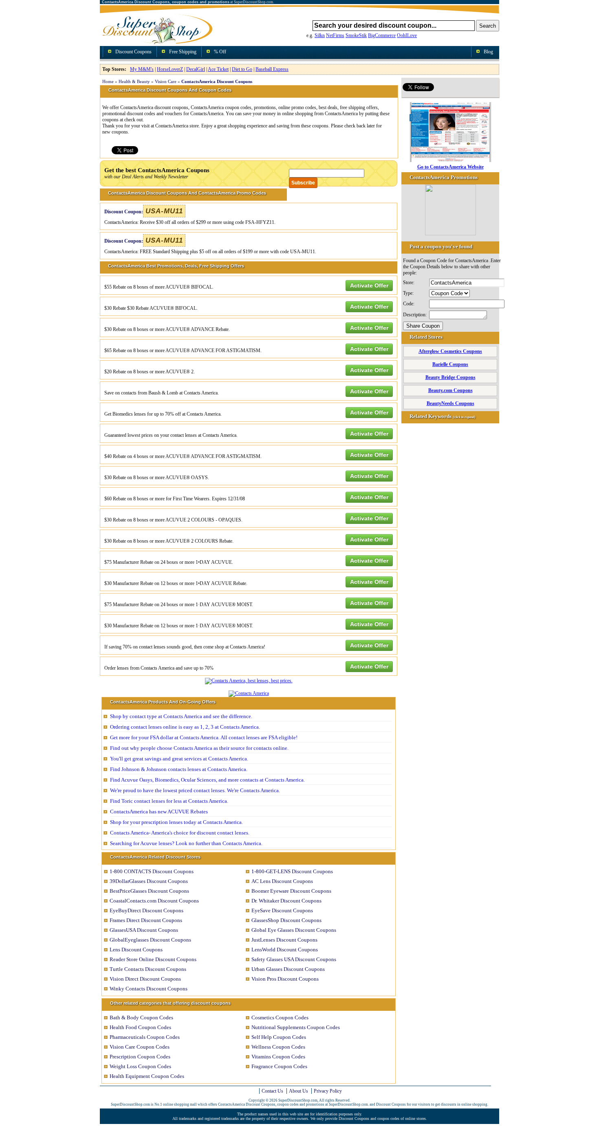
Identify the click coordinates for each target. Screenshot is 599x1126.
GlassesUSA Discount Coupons (144, 930)
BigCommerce (382, 35)
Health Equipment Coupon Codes (147, 1076)
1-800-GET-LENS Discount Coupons (292, 871)
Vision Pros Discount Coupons (285, 979)
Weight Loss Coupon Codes (140, 1066)
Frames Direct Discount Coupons (146, 920)
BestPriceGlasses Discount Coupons (149, 891)
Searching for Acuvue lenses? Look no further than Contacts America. (186, 843)
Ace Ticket (218, 69)
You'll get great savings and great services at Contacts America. (179, 759)
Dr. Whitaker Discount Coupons (286, 901)
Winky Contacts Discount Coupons (148, 989)
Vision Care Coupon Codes (140, 1047)
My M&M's (142, 69)
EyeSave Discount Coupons (282, 910)
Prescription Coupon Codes (140, 1057)
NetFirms (335, 35)
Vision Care (165, 81)
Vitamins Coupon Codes (278, 1057)
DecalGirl (195, 69)
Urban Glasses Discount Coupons (288, 969)
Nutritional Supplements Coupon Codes (295, 1027)
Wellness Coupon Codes (278, 1047)
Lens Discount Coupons (136, 949)
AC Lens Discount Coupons (282, 881)
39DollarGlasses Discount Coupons (149, 881)
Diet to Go (242, 69)
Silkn (320, 35)
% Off (220, 52)
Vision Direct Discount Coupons (145, 979)
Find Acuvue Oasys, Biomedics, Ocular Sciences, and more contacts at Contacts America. (207, 780)
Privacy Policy (328, 1091)
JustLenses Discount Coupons (284, 940)
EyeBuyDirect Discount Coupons (146, 910)
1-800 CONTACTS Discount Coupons (152, 871)
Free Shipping (182, 52)
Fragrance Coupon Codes (279, 1066)
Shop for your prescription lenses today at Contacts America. (176, 822)
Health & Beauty (134, 81)
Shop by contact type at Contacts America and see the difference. (181, 716)
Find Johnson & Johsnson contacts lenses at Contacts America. (178, 769)
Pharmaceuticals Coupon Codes (145, 1037)
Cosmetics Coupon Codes (279, 1017)
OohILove (407, 35)
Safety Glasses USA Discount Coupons (293, 959)
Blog (488, 52)
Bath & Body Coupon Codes (141, 1017)
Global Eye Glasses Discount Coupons (293, 930)
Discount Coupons (133, 52)
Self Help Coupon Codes (278, 1037)
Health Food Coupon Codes (140, 1027)
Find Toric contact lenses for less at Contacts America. (169, 801)
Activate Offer (369, 285)
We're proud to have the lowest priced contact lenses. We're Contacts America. (195, 790)
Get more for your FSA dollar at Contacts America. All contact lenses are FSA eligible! (203, 737)
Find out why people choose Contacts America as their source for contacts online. (199, 748)
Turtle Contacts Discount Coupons (148, 969)
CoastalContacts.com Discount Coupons (154, 901)
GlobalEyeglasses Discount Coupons (150, 940)
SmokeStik (356, 35)
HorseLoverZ (170, 69)
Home (108, 81)
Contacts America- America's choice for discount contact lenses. (179, 833)
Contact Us (272, 1091)
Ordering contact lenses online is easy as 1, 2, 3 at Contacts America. (185, 727)
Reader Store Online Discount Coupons (153, 959)
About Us (298, 1091)
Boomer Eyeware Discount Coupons (291, 891)
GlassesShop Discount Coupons (286, 920)
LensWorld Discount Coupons (284, 949)
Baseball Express (271, 69)
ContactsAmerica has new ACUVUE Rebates (159, 811)
